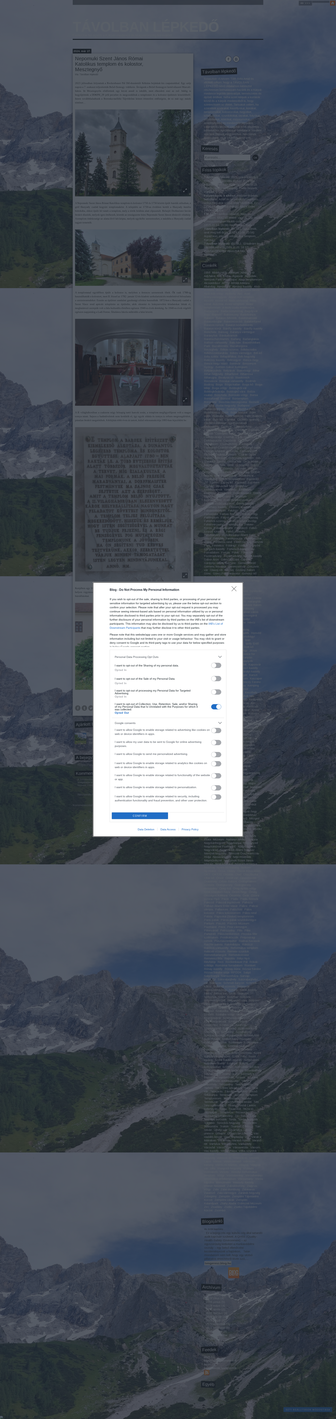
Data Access (168, 829)
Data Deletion (146, 829)
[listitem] (168, 657)
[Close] (235, 590)
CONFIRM (140, 815)
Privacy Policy (190, 829)
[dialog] (168, 709)
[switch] (216, 665)
